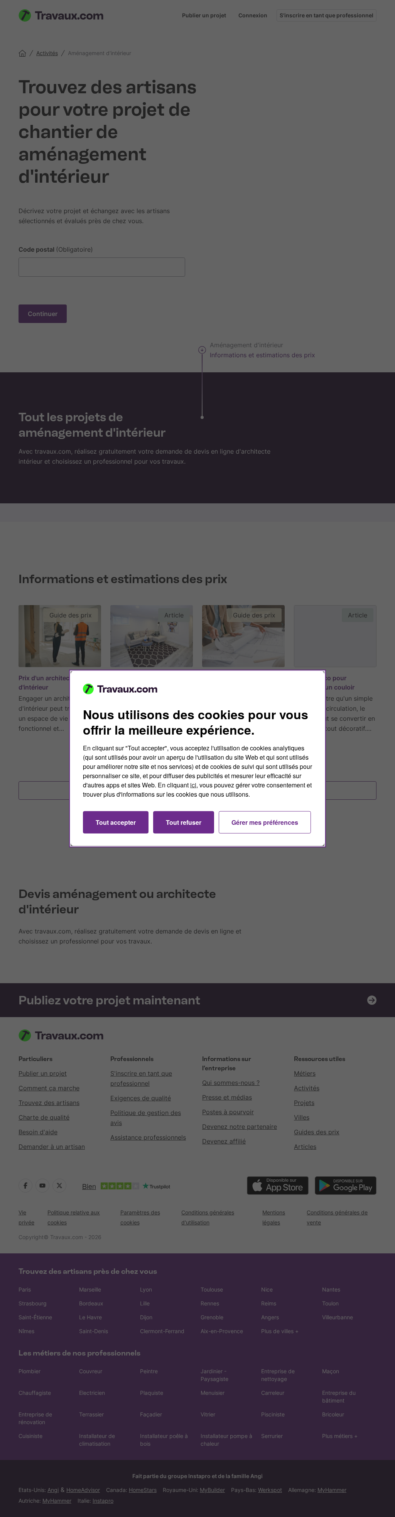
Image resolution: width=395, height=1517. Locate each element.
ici (193, 784)
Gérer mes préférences (264, 822)
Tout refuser (183, 822)
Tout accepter (116, 822)
